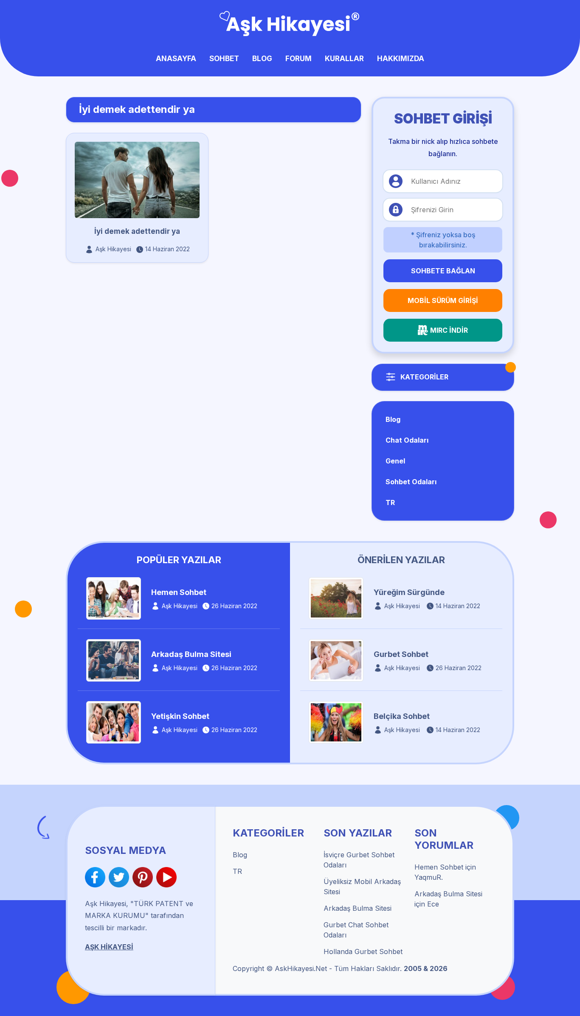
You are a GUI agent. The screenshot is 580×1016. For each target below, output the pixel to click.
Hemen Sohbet (178, 592)
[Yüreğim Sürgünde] (336, 598)
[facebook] (97, 877)
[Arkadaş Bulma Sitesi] (113, 660)
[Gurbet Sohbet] (336, 660)
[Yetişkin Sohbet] (113, 722)
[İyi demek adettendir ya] (137, 179)
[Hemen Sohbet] (113, 598)
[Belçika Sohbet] (336, 722)
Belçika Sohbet (402, 716)
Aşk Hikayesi (113, 249)
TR (390, 502)
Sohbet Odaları (411, 481)
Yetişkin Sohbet (180, 716)
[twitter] (120, 877)
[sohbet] (290, 22)
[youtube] (166, 877)
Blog (262, 58)
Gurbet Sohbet (401, 654)
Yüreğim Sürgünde (409, 592)
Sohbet (224, 58)
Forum (298, 58)
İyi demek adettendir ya (137, 231)
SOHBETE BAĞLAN (443, 271)
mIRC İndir (449, 330)
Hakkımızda (400, 58)
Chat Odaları (407, 440)
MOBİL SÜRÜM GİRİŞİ (443, 300)
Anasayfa (176, 58)
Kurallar (344, 58)
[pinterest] (144, 877)
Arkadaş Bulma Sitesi (191, 654)
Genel (395, 461)
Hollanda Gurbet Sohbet (363, 951)
